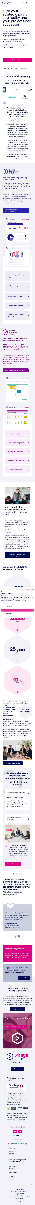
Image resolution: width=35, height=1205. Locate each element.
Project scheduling (14, 434)
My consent (19, 1198)
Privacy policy (19, 1193)
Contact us (17, 1069)
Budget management (15, 469)
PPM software (13, 1149)
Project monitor (9, 39)
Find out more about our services (17, 555)
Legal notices (19, 1189)
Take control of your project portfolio (16, 370)
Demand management (15, 451)
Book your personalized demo (16, 1027)
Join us (9, 1122)
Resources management (16, 443)
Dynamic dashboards (15, 297)
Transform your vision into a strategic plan (11, 210)
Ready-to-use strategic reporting (16, 315)
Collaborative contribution (17, 305)
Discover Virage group (13, 763)
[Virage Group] (17, 1057)
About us (12, 1180)
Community (13, 1172)
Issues (11, 1151)
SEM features (13, 1166)
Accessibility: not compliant (19, 1191)
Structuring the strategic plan (16, 276)
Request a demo (12, 864)
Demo (11, 1156)
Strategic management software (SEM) (17, 1161)
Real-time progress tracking (14, 287)
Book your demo (17, 60)
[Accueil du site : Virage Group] (6, 3)
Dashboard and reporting (16, 460)
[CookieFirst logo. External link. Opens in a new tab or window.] (2, 591)
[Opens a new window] (15, 1131)
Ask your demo (17, 1009)
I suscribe (24, 978)
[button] (17, 793)
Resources (12, 1176)
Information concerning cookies (19, 1197)
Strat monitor (8, 45)
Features (11, 1154)
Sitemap (19, 1195)
